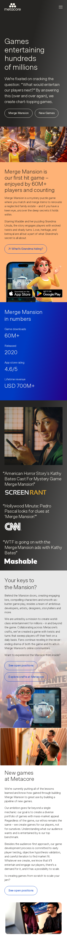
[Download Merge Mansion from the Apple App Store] (20, 293)
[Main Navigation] (61, 7)
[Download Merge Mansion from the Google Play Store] (49, 293)
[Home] (12, 7)
